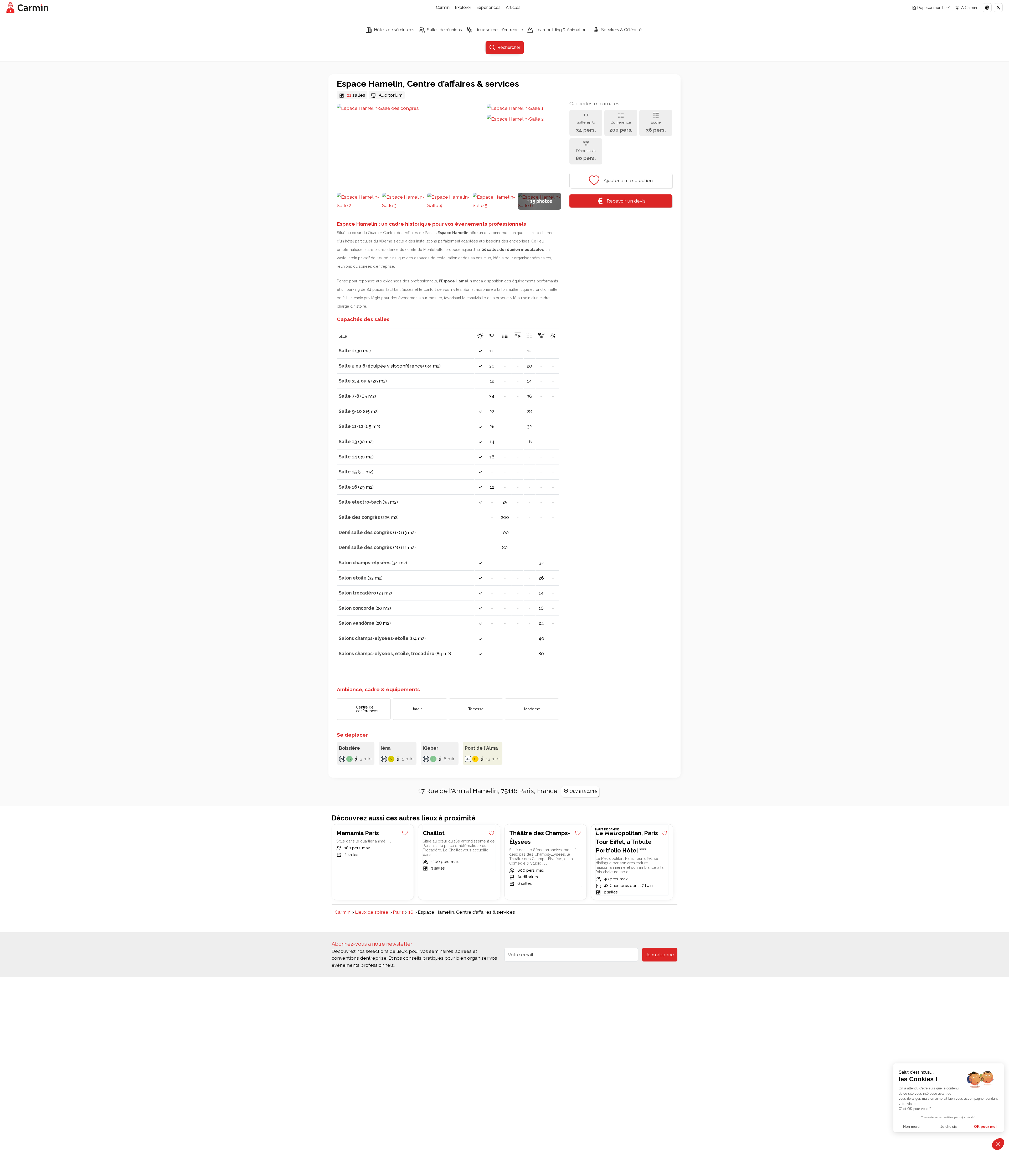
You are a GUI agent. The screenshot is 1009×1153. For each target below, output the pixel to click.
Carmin (443, 7)
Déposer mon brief (933, 7)
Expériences (488, 7)
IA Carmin (968, 7)
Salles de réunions (444, 29)
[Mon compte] (998, 7)
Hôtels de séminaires (394, 29)
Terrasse (476, 709)
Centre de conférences (367, 709)
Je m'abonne (660, 954)
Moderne (532, 709)
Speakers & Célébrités (622, 29)
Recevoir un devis (626, 201)
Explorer (463, 7)
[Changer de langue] (987, 7)
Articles (513, 7)
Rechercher (508, 47)
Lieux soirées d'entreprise (499, 29)
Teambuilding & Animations (562, 29)
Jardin (417, 709)
